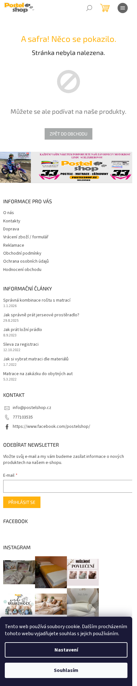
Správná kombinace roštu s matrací (36, 300)
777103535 (23, 417)
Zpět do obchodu (68, 133)
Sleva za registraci (21, 345)
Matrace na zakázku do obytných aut (38, 374)
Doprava (11, 229)
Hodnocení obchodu (22, 269)
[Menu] (122, 8)
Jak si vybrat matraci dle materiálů (35, 359)
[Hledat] (89, 8)
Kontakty (11, 221)
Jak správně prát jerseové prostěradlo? (41, 315)
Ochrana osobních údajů (26, 261)
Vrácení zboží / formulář (25, 237)
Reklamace (13, 245)
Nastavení (66, 649)
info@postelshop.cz (32, 408)
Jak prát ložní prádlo (22, 330)
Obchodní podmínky (22, 253)
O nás (8, 213)
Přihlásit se (21, 502)
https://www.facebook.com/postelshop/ (51, 426)
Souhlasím (66, 670)
